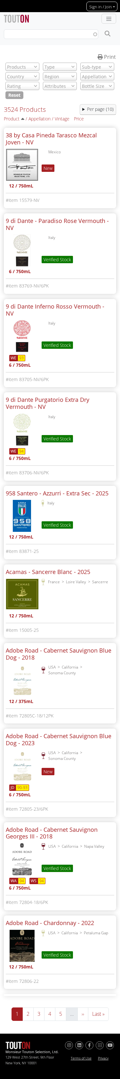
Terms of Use (81, 1058)
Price (79, 119)
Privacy (103, 1058)
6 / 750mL (20, 272)
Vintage (62, 119)
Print (109, 56)
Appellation (39, 119)
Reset (14, 95)
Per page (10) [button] (100, 109)
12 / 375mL (21, 702)
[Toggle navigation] (108, 19)
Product (12, 119)
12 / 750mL (21, 186)
